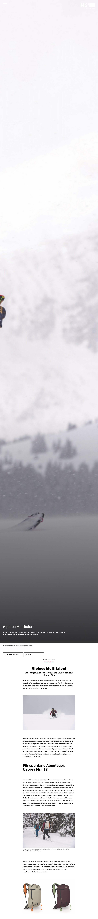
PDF (29, 654)
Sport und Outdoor (13, 645)
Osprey (21, 645)
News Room (6, 645)
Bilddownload (12, 654)
